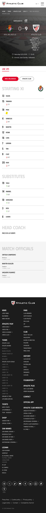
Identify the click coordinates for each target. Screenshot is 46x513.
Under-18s (5, 364)
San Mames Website (29, 416)
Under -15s (5, 372)
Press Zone (27, 350)
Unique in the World (29, 410)
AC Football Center (7, 455)
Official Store (27, 413)
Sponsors (26, 345)
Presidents (26, 372)
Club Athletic (27, 318)
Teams (9, 11)
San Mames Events (7, 439)
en (36, 3)
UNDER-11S (5, 388)
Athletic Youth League (8, 361)
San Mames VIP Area (7, 437)
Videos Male (5, 327)
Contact (27, 396)
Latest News (5, 313)
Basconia (4, 359)
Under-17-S (5, 367)
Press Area (5, 500)
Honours (26, 361)
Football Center (6, 458)
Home (3, 11)
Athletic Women (6, 345)
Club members (28, 313)
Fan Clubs (26, 321)
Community (27, 326)
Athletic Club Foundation (31, 424)
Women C (4, 356)
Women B (4, 348)
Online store (5, 420)
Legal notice (6, 503)
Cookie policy (16, 500)
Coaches (4, 462)
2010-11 (25, 11)
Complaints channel (27, 503)
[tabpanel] (23, 180)
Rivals (25, 367)
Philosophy (27, 337)
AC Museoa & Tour (29, 418)
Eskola (4, 472)
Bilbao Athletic (6, 351)
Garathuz (5, 453)
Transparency (27, 348)
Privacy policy (27, 500)
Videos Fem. (5, 329)
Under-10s (5, 393)
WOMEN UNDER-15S (7, 375)
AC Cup (4, 464)
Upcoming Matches (7, 399)
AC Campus (5, 467)
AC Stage (4, 470)
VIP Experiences (6, 410)
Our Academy (6, 450)
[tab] (10, 79)
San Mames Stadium (7, 431)
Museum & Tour (6, 434)
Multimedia (5, 316)
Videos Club (5, 335)
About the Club (28, 335)
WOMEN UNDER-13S (7, 385)
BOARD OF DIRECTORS (29, 340)
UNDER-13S (5, 380)
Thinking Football (29, 426)
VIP (24, 324)
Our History (27, 359)
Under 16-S (5, 369)
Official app (29, 402)
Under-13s (5, 377)
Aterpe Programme (29, 391)
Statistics (26, 369)
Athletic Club (17, 11)
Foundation (28, 380)
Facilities (26, 342)
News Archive (6, 318)
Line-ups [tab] (5, 69)
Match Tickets (6, 407)
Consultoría (5, 460)
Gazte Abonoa (28, 316)
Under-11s (5, 391)
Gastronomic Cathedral (9, 442)
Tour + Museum (6, 412)
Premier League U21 (7, 353)
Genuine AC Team (6, 396)
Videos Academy (6, 332)
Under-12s (5, 383)
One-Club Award (28, 388)
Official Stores (6, 423)
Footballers (27, 364)
